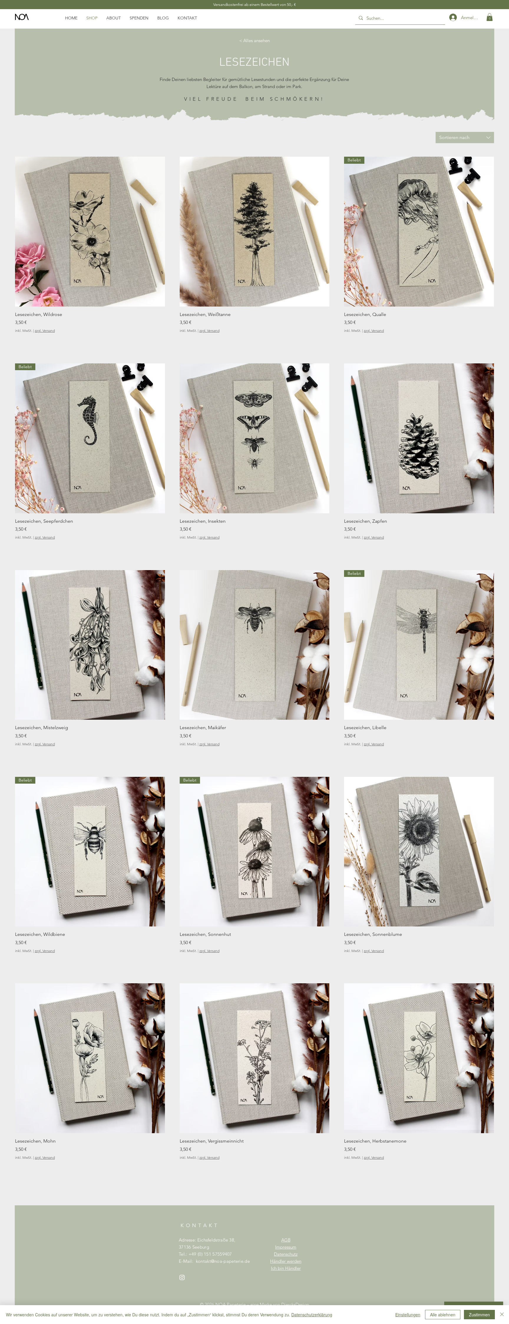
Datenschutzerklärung (311, 1315)
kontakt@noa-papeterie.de (223, 1261)
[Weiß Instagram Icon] (182, 1277)
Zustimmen (479, 1315)
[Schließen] (501, 1314)
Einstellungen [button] (407, 1315)
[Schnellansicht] (90, 232)
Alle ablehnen (442, 1315)
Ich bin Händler (286, 1268)
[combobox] (464, 137)
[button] (489, 17)
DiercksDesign (295, 1304)
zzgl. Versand (45, 330)
